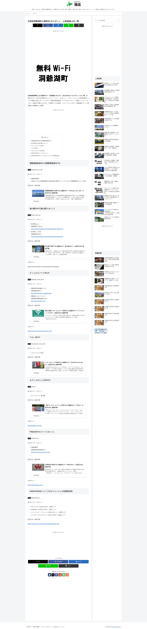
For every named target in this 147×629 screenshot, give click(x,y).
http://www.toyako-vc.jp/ (38, 301)
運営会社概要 (36, 626)
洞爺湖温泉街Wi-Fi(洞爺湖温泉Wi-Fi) (41, 140)
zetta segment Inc (116, 626)
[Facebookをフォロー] (56, 574)
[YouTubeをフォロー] (60, 574)
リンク (62, 626)
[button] (79, 25)
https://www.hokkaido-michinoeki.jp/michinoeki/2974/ (47, 236)
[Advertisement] (58, 43)
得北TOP (29, 626)
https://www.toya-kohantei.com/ (40, 452)
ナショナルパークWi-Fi (37, 145)
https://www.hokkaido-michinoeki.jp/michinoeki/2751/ (47, 229)
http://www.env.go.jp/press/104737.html (40, 331)
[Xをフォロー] (53, 574)
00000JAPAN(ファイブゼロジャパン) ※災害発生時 (45, 155)
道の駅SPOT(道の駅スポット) (39, 143)
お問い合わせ (56, 626)
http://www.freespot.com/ (35, 485)
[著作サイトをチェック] (49, 574)
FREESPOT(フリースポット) (39, 153)
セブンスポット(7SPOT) (38, 150)
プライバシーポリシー (46, 626)
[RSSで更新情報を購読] (67, 574)
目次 (42, 137)
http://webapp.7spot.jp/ (35, 425)
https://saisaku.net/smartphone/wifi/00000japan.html (43, 524)
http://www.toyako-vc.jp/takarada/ (41, 293)
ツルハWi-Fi (34, 148)
